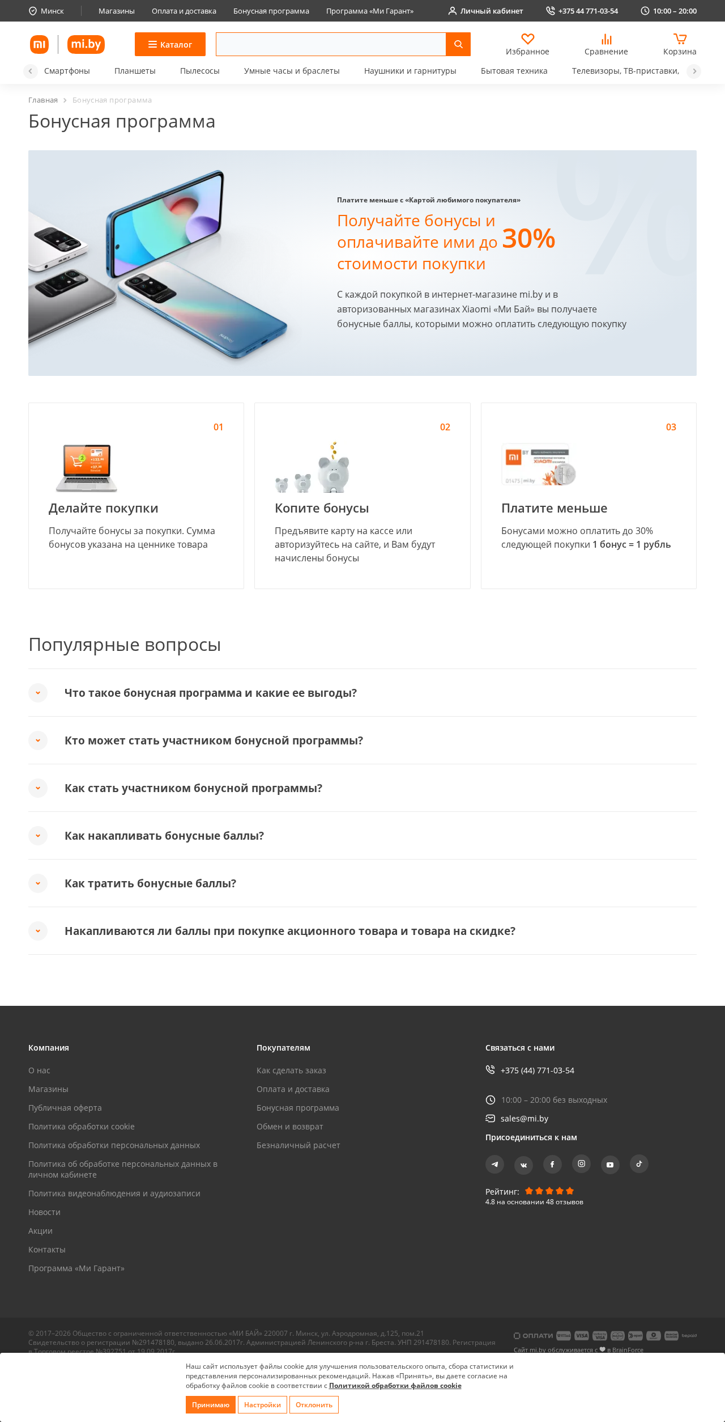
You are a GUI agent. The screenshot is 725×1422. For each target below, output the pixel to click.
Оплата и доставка (184, 11)
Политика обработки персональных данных (114, 1145)
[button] (30, 71)
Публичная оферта (65, 1107)
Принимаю (210, 1405)
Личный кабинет (491, 11)
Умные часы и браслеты (292, 70)
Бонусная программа (271, 11)
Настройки (262, 1405)
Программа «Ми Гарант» (369, 11)
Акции (40, 1230)
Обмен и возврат (290, 1126)
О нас (39, 1070)
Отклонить (314, 1405)
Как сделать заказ (291, 1070)
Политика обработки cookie (81, 1126)
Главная (43, 100)
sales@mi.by (524, 1118)
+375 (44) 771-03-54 (537, 1070)
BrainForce (627, 1349)
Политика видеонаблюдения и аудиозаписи (114, 1193)
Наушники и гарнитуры (410, 70)
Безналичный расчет (298, 1145)
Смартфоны (67, 70)
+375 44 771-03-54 (588, 11)
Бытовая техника (514, 70)
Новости (44, 1212)
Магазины (117, 11)
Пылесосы (200, 70)
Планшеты (135, 70)
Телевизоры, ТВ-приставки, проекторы (648, 70)
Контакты (47, 1249)
